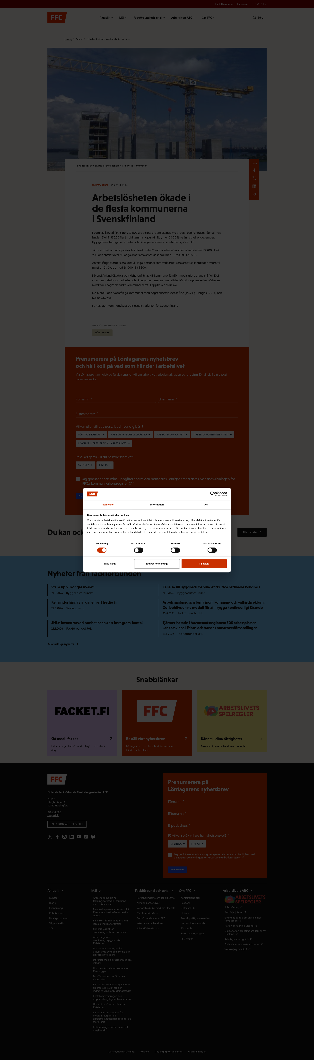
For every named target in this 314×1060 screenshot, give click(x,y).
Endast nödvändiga (157, 563)
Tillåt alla (204, 563)
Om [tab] (206, 504)
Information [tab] (157, 504)
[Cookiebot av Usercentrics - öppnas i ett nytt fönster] (212, 494)
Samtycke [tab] (108, 504)
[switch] (138, 550)
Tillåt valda (110, 563)
